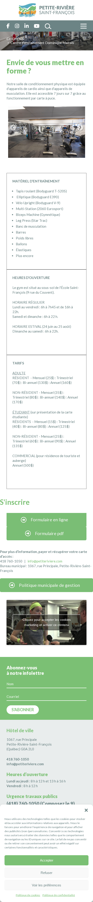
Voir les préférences (46, 885)
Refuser (46, 873)
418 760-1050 (18, 759)
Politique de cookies (28, 895)
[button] (86, 810)
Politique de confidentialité (58, 895)
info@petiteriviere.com (25, 764)
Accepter (46, 860)
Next (80, 128)
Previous (13, 128)
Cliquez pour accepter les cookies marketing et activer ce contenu (47, 622)
